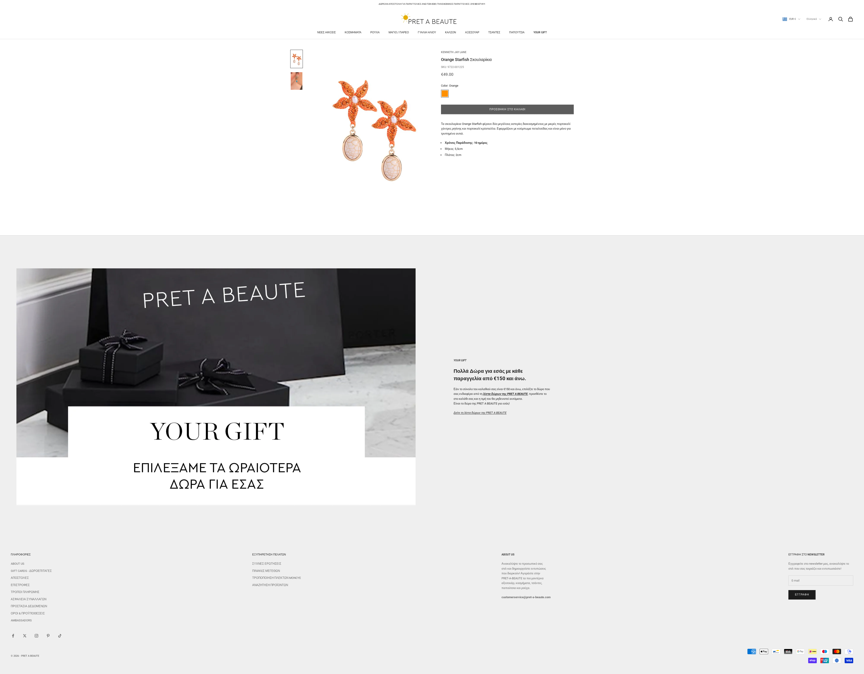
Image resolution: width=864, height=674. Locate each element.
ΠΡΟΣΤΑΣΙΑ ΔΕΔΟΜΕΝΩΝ (29, 606)
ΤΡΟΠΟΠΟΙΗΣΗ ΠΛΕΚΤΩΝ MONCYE (276, 578)
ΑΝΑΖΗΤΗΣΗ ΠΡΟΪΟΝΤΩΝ (270, 585)
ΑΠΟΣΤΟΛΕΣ (20, 578)
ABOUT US (17, 563)
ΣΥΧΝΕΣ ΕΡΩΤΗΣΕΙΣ (266, 563)
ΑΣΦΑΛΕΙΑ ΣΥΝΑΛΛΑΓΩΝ (28, 599)
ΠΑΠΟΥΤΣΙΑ (516, 32)
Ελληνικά (812, 19)
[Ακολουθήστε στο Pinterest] (48, 636)
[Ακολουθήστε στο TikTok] (60, 636)
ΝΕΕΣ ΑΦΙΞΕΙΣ (326, 32)
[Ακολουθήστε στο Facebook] (13, 636)
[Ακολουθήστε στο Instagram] (36, 636)
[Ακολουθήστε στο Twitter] (24, 636)
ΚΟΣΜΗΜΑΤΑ (353, 32)
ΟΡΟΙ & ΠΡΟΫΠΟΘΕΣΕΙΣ (28, 613)
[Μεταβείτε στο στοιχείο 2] (296, 81)
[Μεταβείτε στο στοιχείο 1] (296, 59)
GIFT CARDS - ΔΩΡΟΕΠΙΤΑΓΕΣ (31, 571)
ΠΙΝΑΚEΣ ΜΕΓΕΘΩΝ (266, 571)
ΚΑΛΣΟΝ (450, 32)
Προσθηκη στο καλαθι (507, 109)
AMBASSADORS (21, 620)
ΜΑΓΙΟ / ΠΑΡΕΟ (399, 32)
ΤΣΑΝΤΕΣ (494, 32)
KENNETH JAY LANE (453, 52)
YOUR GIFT (540, 32)
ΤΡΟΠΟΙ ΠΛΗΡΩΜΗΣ (25, 592)
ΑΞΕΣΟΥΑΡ (472, 32)
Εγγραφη (802, 594)
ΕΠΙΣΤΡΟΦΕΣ (20, 585)
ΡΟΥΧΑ (375, 32)
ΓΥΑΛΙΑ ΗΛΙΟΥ (427, 32)
